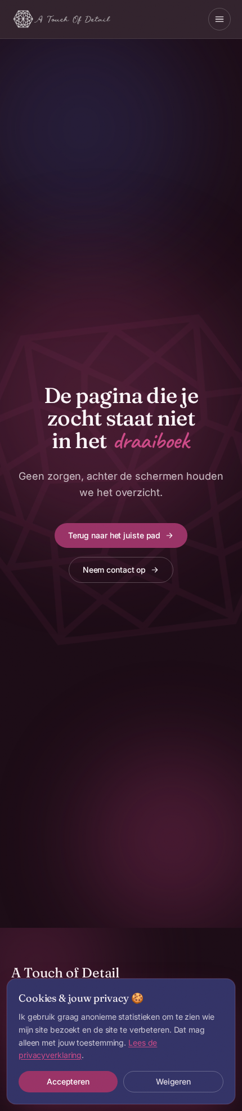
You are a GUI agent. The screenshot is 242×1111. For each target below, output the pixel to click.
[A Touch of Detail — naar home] (62, 19)
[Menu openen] (219, 19)
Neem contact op (114, 569)
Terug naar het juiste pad (114, 535)
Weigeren (173, 1081)
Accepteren (68, 1081)
